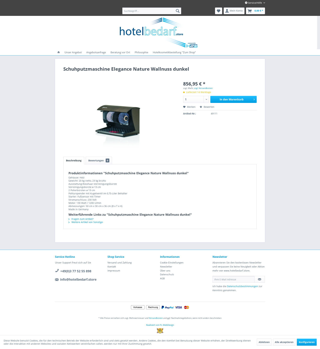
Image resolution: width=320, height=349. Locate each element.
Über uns (165, 270)
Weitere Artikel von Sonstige (87, 222)
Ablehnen (264, 342)
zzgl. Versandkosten (203, 88)
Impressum (114, 270)
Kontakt (112, 266)
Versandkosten (156, 318)
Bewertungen (98, 160)
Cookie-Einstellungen (172, 262)
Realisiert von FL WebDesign (160, 324)
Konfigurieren (307, 342)
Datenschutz (167, 274)
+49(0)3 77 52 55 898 (75, 271)
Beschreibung (74, 160)
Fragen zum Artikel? (82, 219)
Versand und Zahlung (120, 262)
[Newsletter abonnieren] (259, 279)
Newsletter (166, 266)
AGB (162, 278)
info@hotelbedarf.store (78, 279)
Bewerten (208, 106)
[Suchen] (177, 11)
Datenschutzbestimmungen (242, 286)
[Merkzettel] (218, 11)
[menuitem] (151, 11)
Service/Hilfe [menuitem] (255, 2)
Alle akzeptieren (284, 342)
